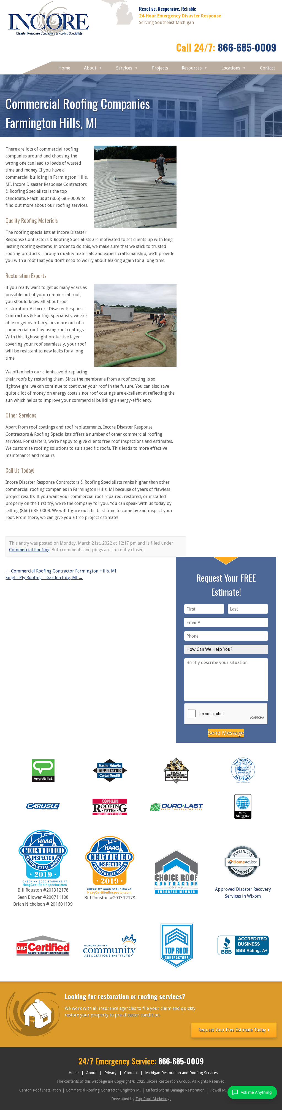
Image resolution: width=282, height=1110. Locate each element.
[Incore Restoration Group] (49, 37)
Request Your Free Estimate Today (232, 1030)
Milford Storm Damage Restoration (175, 1090)
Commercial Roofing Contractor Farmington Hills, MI (61, 571)
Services (124, 68)
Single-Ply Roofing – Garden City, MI (44, 577)
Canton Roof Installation (40, 1090)
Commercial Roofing (29, 549)
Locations (230, 68)
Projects (160, 68)
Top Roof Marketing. (153, 1098)
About (90, 68)
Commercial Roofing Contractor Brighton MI (103, 1090)
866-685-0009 (247, 47)
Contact (267, 68)
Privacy (110, 1073)
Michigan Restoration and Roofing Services (181, 1073)
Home (64, 68)
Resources (192, 68)
